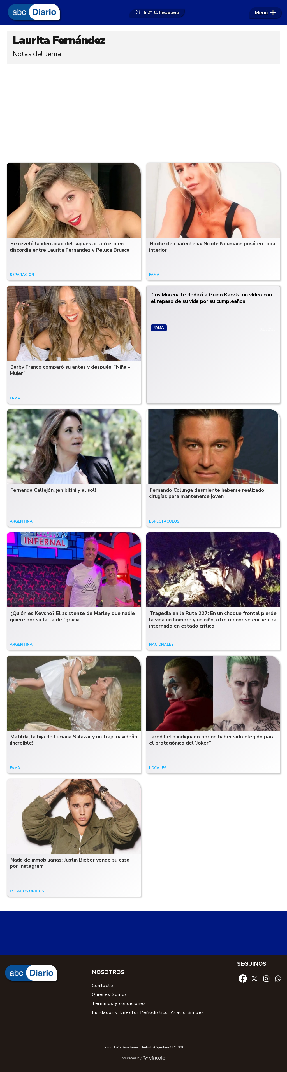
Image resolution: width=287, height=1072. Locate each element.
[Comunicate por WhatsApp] (278, 978)
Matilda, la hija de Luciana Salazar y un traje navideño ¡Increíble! (73, 739)
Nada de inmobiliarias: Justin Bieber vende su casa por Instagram (69, 863)
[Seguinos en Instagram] (266, 978)
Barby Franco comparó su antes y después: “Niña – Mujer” (70, 370)
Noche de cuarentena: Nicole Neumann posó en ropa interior (212, 246)
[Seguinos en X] (254, 978)
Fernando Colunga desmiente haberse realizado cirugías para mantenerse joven (206, 493)
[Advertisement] (143, 112)
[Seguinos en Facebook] (242, 978)
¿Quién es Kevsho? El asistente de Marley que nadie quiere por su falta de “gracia (72, 616)
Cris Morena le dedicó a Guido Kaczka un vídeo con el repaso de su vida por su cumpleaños (211, 298)
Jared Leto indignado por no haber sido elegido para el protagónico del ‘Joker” (212, 739)
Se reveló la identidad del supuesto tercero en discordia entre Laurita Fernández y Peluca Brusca (69, 246)
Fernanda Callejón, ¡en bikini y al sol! (53, 490)
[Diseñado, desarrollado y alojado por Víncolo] (154, 1059)
